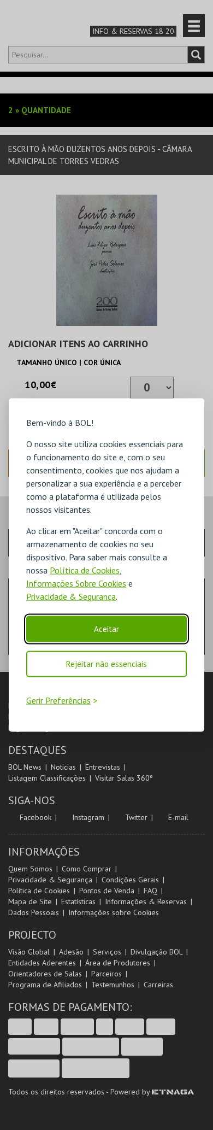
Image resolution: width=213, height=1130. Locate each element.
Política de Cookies (85, 569)
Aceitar (106, 628)
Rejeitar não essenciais (106, 663)
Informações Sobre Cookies (76, 582)
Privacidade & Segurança (71, 595)
